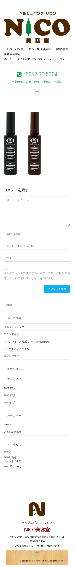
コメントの (13, 461)
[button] (37, 74)
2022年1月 (10, 388)
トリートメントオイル (16, 348)
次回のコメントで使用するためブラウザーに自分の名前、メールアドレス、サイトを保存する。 (37, 275)
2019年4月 (10, 402)
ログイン (9, 452)
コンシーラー (11, 355)
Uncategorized (12, 431)
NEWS (7, 424)
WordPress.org (12, 466)
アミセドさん (11, 334)
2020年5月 (10, 395)
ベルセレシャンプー (15, 327)
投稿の (10, 456)
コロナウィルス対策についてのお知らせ (27, 341)
